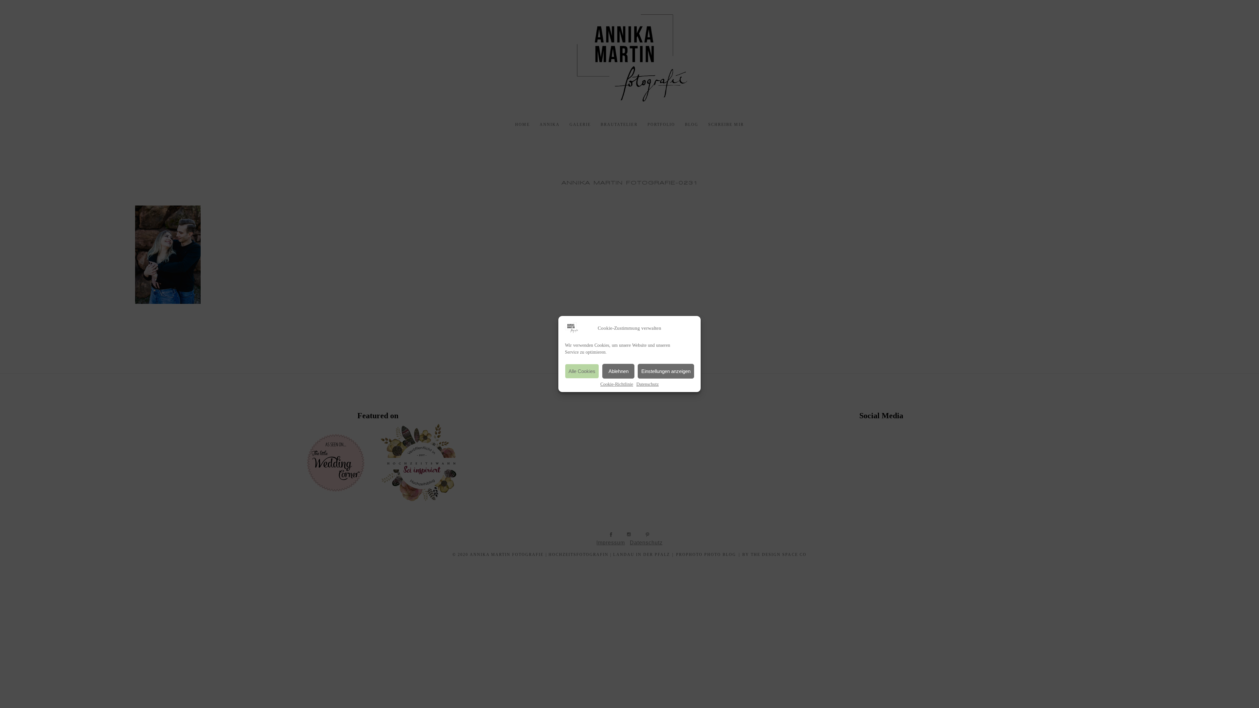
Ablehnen (619, 371)
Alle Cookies (582, 371)
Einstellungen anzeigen (665, 371)
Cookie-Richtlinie (616, 384)
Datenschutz (647, 384)
